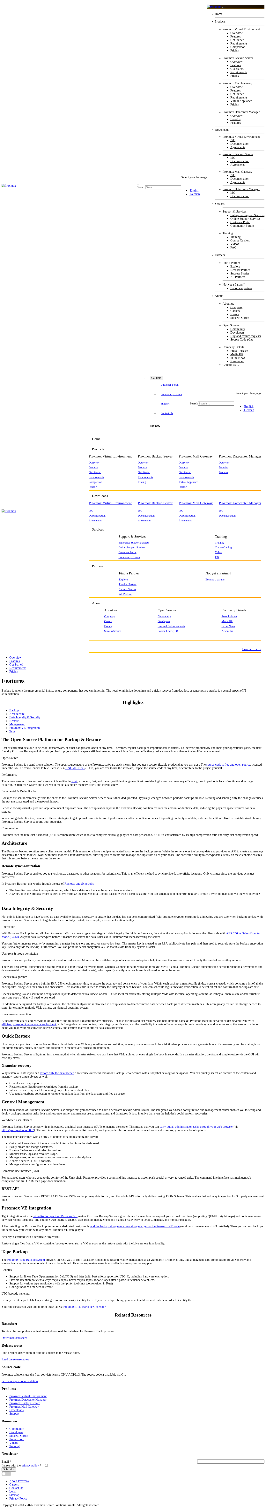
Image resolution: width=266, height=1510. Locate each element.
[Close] (223, 7)
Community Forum (242, 225)
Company (236, 307)
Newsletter (237, 361)
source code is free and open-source (228, 764)
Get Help (156, 377)
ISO (232, 140)
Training (235, 237)
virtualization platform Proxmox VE (55, 1216)
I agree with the (21, 1465)
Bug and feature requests (245, 336)
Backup (14, 710)
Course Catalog (239, 240)
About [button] (96, 603)
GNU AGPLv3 (75, 768)
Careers (235, 310)
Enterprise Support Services (247, 215)
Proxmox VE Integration (24, 727)
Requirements (238, 43)
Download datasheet (14, 1337)
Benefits (235, 119)
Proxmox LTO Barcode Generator (84, 1306)
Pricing (234, 50)
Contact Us (167, 413)
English (194, 190)
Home (218, 14)
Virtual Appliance (241, 101)
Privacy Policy (18, 1498)
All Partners (237, 277)
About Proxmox (19, 1481)
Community (237, 329)
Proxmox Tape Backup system (26, 1259)
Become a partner (241, 288)
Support (165, 403)
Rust (74, 781)
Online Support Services (245, 218)
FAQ (233, 247)
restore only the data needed (57, 1073)
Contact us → (231, 364)
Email (6, 1461)
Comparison (237, 47)
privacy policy (30, 1465)
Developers (237, 332)
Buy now (155, 425)
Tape (12, 731)
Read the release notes (15, 1359)
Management (17, 724)
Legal (12, 1491)
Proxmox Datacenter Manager (241, 189)
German (194, 194)
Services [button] (98, 529)
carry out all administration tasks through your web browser (196, 1126)
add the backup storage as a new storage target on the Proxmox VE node (135, 1226)
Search (141, 187)
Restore (14, 720)
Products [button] (98, 449)
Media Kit (236, 354)
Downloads (222, 129)
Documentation (239, 143)
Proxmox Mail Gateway (237, 171)
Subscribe (8, 1469)
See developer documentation (20, 1381)
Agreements (237, 147)
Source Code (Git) (241, 339)
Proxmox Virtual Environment (241, 136)
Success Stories (239, 273)
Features (235, 36)
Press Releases (239, 350)
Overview (236, 33)
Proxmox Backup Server (238, 154)
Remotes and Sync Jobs (79, 883)
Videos (234, 244)
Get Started (237, 40)
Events (234, 314)
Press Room (16, 1439)
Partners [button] (97, 566)
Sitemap (14, 1495)
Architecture (17, 713)
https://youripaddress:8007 (18, 1130)
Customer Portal (240, 222)
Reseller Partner (240, 270)
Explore (235, 266)
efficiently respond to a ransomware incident (29, 1024)
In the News (237, 357)
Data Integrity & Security (24, 717)
